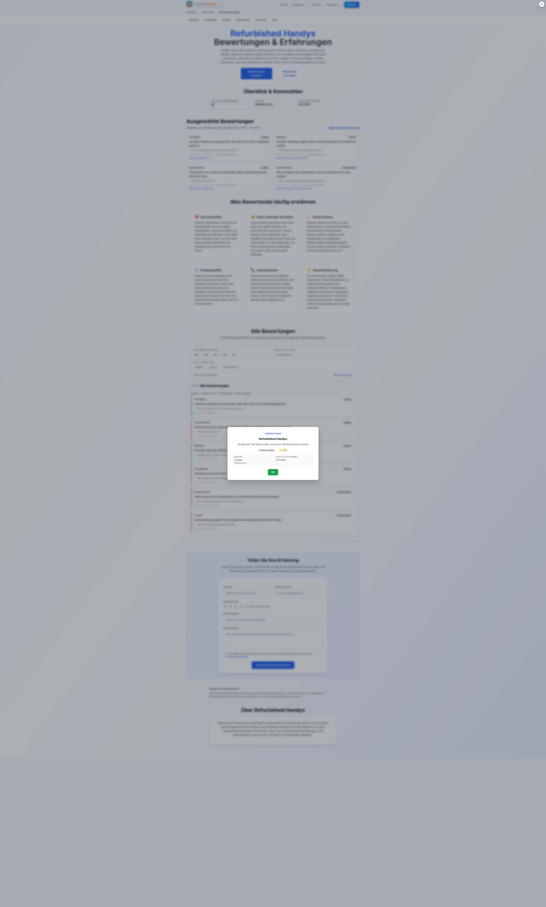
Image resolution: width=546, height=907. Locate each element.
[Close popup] (541, 4)
